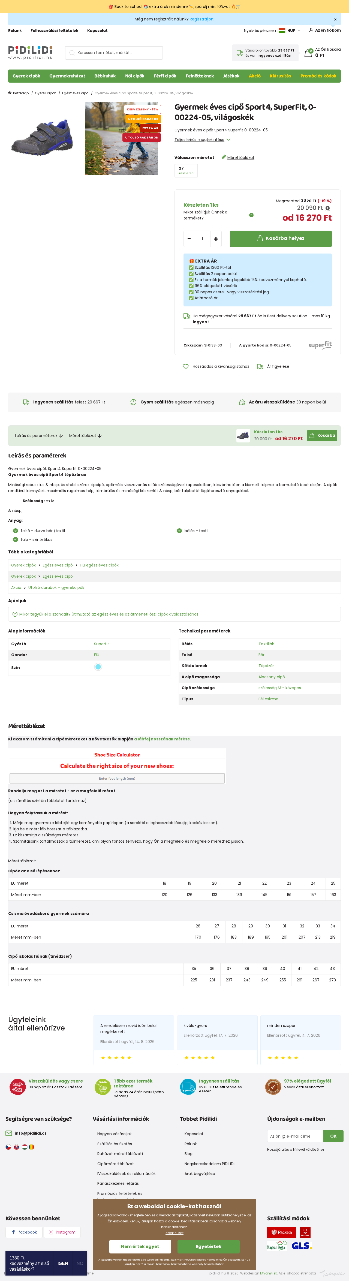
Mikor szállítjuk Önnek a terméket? (205, 215)
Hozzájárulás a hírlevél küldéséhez (295, 1149)
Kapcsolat (97, 30)
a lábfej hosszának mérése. (162, 739)
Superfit (101, 644)
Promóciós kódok (318, 76)
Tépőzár (266, 665)
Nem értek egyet (140, 1246)
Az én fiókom (328, 30)
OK (333, 1136)
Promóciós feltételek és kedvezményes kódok (119, 1196)
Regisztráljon (201, 19)
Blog (188, 1153)
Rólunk (15, 30)
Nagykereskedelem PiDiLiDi (209, 1164)
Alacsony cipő (271, 677)
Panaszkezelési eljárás (118, 1183)
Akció (255, 76)
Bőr (261, 655)
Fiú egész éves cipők (99, 565)
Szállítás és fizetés (114, 1144)
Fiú (96, 655)
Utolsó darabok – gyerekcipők (56, 587)
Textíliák (266, 644)
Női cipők (135, 76)
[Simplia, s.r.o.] (332, 1273)
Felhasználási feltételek (55, 30)
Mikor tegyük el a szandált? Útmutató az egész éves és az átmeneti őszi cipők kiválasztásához (108, 614)
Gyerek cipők (26, 76)
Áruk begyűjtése (200, 1173)
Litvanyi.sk (268, 1273)
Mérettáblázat (240, 157)
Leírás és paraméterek (36, 435)
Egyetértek (208, 1246)
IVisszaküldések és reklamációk (126, 1173)
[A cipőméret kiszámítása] (117, 765)
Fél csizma (268, 699)
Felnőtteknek (200, 76)
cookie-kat (174, 1233)
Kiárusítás (280, 76)
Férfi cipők (165, 76)
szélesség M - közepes (279, 688)
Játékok (231, 76)
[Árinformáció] (328, 208)
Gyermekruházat (67, 76)
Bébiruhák (105, 76)
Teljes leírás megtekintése (199, 139)
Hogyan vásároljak (114, 1134)
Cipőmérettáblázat (115, 1164)
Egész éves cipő (75, 93)
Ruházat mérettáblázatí (120, 1153)
